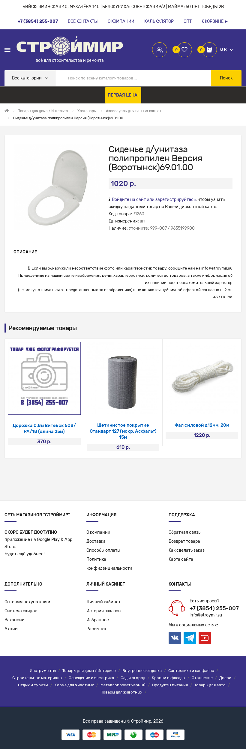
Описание (25, 252)
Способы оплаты (103, 550)
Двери (225, 678)
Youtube (205, 638)
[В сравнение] (52, 407)
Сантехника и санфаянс (191, 670)
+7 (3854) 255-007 (214, 608)
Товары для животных (121, 692)
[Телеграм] (190, 638)
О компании (98, 532)
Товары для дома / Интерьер (89, 670)
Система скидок (20, 610)
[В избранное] (36, 407)
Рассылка (96, 628)
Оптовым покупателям (27, 601)
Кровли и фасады (168, 678)
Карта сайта (181, 559)
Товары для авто (210, 685)
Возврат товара (184, 541)
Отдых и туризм (33, 685)
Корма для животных (74, 685)
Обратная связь (184, 532)
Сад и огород (133, 678)
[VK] (175, 638)
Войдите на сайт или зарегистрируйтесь (154, 199)
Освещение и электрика (91, 678)
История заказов (103, 610)
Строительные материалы (37, 678)
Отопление (202, 678)
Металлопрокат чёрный (123, 685)
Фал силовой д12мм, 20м (202, 425)
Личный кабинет (103, 601)
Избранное (97, 619)
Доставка (96, 541)
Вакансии (14, 619)
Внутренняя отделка (142, 670)
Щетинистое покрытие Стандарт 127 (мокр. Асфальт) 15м (123, 431)
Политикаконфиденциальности (109, 564)
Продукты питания (170, 685)
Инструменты (43, 670)
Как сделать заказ (187, 550)
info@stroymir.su (216, 268)
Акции (11, 628)
